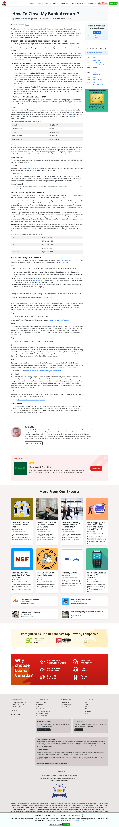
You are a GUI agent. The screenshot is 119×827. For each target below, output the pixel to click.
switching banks (32, 56)
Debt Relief (39, 705)
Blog (86, 703)
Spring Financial (98, 84)
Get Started (96, 32)
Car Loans (39, 707)
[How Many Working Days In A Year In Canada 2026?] (72, 509)
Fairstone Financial (99, 65)
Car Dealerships (66, 705)
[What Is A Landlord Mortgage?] (65, 601)
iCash (94, 72)
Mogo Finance (97, 80)
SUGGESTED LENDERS (94, 53)
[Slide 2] (58, 477)
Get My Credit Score (44, 730)
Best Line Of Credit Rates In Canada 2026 (45, 575)
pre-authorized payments (37, 207)
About (87, 705)
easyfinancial (97, 62)
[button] (33, 3)
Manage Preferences (56, 824)
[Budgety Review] (72, 559)
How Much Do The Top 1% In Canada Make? (20, 524)
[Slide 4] (64, 477)
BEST (88, 44)
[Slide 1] (54, 477)
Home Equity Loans (42, 713)
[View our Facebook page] (16, 714)
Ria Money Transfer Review (30, 599)
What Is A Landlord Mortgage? (81, 599)
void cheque (18, 83)
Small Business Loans (43, 711)
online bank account (51, 100)
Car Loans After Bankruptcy (30, 612)
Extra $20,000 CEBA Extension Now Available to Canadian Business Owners (87, 612)
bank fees (43, 35)
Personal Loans (41, 703)
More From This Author (33, 443)
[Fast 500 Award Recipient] (88, 640)
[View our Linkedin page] (19, 714)
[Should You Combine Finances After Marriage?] (97, 559)
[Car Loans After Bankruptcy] (15, 614)
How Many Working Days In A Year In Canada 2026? (71, 524)
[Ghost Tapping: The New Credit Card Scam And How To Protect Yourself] (97, 509)
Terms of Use (72, 776)
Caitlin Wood (45, 18)
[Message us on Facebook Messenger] (11, 714)
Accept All (67, 824)
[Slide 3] (61, 477)
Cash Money (97, 60)
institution (70, 114)
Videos (87, 709)
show (27, 25)
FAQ (86, 713)
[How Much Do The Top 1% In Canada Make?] (22, 509)
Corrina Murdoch (25, 18)
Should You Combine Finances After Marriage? (96, 575)
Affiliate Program (66, 707)
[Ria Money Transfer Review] (15, 601)
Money (17, 10)
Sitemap (88, 711)
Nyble (94, 82)
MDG (94, 77)
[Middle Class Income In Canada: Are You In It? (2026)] (47, 509)
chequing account (38, 280)
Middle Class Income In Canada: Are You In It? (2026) (46, 524)
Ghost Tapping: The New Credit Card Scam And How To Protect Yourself (96, 525)
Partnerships (65, 703)
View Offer (96, 468)
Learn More (78, 730)
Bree (94, 58)
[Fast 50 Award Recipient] (35, 640)
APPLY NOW (113, 3)
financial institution (66, 260)
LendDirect (96, 75)
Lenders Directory (42, 715)
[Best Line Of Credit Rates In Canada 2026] (47, 559)
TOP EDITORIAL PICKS (94, 48)
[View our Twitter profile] (14, 714)
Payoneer (69, 75)
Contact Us (14, 710)
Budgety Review (69, 573)
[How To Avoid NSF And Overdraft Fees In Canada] (22, 559)
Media (87, 707)
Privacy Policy (62, 776)
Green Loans (97, 70)
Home (13, 10)
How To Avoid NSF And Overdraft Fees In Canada (21, 575)
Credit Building (40, 709)
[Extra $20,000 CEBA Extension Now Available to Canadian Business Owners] (65, 614)
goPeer (95, 67)
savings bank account (35, 168)
